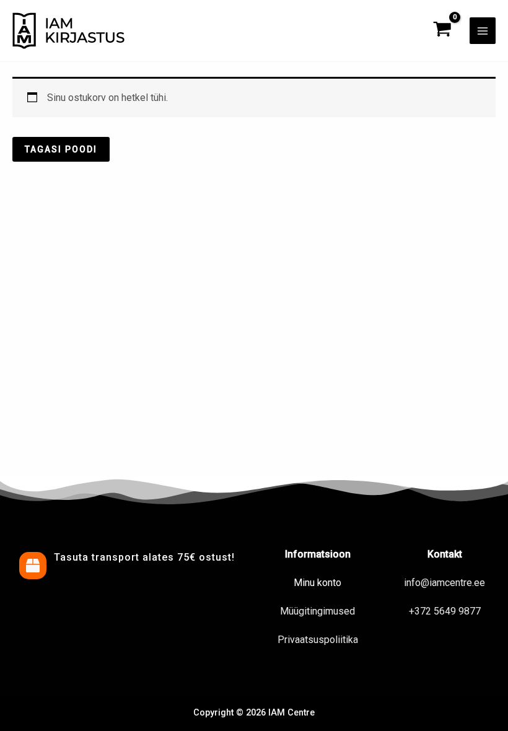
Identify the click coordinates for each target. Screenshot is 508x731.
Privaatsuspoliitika (318, 640)
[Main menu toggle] (483, 30)
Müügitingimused (317, 611)
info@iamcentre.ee (444, 583)
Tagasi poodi (61, 149)
